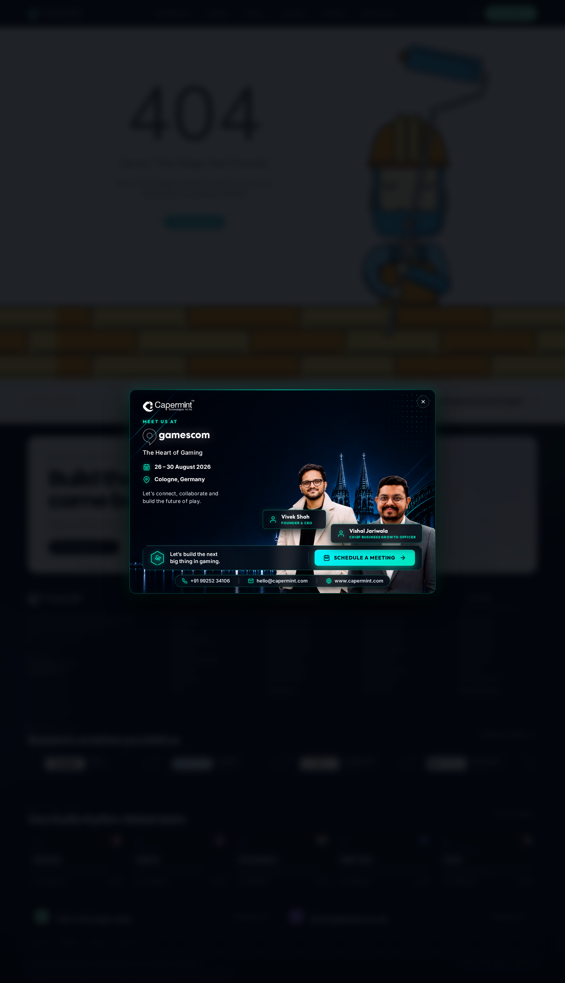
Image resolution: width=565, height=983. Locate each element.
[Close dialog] (423, 401)
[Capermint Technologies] (169, 406)
